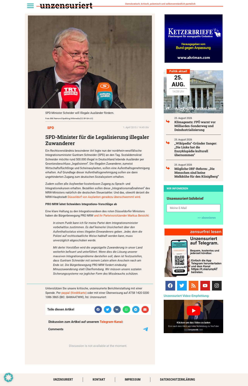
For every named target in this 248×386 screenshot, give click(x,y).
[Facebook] (170, 286)
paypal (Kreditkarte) (74, 293)
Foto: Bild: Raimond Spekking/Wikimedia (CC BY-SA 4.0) (69, 118)
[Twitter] (182, 286)
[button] (30, 5)
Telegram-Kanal (111, 322)
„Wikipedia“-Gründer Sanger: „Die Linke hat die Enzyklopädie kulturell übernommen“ (195, 149)
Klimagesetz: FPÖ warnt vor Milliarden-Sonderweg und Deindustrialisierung (195, 126)
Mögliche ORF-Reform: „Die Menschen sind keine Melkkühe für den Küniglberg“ (196, 172)
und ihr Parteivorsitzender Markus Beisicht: (121, 215)
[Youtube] (205, 286)
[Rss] (193, 286)
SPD (50, 128)
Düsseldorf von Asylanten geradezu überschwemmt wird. (105, 197)
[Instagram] (217, 286)
